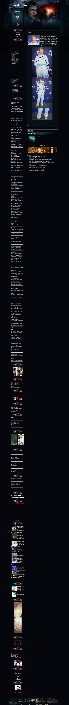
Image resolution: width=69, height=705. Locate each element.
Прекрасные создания (15, 59)
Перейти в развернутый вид (18, 520)
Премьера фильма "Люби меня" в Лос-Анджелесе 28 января (16, 150)
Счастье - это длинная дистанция (16, 463)
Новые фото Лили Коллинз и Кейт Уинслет (17, 197)
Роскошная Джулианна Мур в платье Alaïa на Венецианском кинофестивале (38, 166)
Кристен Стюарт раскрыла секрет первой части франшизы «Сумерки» (16, 278)
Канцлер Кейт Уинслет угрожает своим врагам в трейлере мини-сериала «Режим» (16, 297)
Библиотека (13, 54)
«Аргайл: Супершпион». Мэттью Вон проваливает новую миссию (16, 284)
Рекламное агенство (14, 79)
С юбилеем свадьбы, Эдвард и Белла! (39, 136)
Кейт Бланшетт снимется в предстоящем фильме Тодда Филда (37, 167)
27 (15, 645)
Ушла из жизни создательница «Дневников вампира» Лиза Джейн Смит (17, 146)
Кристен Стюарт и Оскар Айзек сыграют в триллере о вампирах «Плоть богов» (17, 229)
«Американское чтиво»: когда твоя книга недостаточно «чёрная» (16, 279)
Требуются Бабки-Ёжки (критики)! (16, 384)
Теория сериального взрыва (15, 77)
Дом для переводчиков (15, 423)
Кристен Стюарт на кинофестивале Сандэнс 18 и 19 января (16, 319)
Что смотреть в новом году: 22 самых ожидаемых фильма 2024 (16, 335)
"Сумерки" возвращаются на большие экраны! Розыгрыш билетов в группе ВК (16, 106)
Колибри (13, 466)
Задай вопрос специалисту (15, 407)
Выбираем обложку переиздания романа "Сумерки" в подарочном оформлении (16, 108)
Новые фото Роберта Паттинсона (16, 188)
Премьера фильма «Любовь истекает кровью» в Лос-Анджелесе (16, 253)
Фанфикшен (13, 50)
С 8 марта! (13, 103)
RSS (57, 1)
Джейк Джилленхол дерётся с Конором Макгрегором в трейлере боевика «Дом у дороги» (16, 309)
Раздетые (13, 464)
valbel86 (17, 679)
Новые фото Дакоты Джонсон (15, 307)
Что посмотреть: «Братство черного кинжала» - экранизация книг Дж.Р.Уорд (16, 127)
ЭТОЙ (21, 589)
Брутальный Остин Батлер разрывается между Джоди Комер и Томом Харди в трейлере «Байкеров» (16, 259)
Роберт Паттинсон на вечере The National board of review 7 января (16, 155)
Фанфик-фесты (14, 411)
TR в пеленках (14, 74)
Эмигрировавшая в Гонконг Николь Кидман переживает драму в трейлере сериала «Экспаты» (17, 356)
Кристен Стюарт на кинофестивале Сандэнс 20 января (16, 314)
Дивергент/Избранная (15, 62)
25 (21, 644)
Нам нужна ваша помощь (15, 209)
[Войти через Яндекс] (18, 34)
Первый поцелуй (14, 452)
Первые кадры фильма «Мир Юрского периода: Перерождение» (16, 192)
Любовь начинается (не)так (15, 458)
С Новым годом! (14, 158)
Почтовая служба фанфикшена (16, 424)
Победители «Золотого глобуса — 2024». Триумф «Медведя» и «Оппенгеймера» (16, 337)
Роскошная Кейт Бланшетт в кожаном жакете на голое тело (36, 170)
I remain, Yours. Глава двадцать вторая (17, 479)
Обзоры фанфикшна (14, 52)
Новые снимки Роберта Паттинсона (16, 153)
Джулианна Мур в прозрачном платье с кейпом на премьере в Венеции (38, 165)
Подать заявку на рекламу (18, 446)
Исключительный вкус (15, 457)
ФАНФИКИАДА (14, 393)
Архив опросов (19, 657)
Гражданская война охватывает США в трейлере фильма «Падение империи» (16, 303)
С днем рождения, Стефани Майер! (16, 159)
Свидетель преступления (15, 459)
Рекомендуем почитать (15, 78)
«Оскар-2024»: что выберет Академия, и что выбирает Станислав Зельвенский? (16, 249)
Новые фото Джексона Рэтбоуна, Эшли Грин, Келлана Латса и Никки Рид (16, 211)
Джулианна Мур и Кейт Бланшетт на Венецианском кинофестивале (16, 199)
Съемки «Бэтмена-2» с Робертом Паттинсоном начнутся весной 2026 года (16, 129)
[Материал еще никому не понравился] (27, 125)
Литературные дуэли (14, 80)
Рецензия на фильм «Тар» (32, 158)
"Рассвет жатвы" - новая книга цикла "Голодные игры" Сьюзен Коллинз (16, 144)
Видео (13, 55)
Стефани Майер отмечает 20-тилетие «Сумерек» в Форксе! (16, 113)
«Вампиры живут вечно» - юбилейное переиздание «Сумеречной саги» (16, 148)
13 (15, 643)
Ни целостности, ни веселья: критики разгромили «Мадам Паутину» (16, 288)
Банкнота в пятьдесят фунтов (15, 465)
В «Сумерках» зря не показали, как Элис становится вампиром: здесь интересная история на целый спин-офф (16, 119)
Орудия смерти (14, 60)
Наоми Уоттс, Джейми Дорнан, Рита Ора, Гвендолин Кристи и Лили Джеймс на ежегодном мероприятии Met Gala (16, 228)
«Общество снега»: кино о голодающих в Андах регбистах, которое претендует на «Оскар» (16, 323)
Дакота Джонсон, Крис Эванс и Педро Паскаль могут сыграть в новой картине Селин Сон (16, 293)
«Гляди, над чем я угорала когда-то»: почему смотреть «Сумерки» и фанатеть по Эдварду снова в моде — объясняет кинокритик (17, 125)
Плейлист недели (14, 75)
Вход (55, 1)
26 (14, 645)
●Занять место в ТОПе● (18, 472)
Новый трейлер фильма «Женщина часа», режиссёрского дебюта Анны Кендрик (17, 185)
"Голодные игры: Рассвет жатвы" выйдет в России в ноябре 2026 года (17, 111)
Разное (13, 82)
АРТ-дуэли (13, 81)
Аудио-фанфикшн (14, 51)
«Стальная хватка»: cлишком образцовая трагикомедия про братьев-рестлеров (17, 325)
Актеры (13, 48)
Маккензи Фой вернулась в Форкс (16, 104)
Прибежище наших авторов (15, 422)
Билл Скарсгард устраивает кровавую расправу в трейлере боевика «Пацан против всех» (17, 267)
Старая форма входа (18, 36)
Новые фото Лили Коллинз (15, 189)
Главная (50, 1)
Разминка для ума (14, 76)
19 (14, 644)
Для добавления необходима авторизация (18, 519)
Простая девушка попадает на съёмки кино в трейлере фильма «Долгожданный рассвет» (17, 295)
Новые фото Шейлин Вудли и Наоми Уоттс (17, 187)
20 (15, 644)
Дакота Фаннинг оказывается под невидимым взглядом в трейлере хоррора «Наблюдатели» (16, 261)
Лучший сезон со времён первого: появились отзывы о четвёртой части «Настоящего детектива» (16, 339)
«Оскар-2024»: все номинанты (16, 313)
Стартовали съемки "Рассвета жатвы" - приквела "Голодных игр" (16, 131)
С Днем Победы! (14, 141)
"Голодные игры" (14, 58)
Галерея (13, 49)
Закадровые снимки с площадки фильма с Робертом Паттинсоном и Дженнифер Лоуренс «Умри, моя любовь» (17, 201)
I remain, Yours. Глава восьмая (16, 489)
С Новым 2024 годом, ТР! (15, 345)
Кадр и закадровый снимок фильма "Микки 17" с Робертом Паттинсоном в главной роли (17, 175)
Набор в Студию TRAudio (15, 383)
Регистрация (53, 1)
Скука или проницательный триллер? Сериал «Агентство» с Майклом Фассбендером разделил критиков (16, 167)
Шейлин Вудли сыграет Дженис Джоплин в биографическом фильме (17, 194)
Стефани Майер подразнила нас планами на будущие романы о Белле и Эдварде (17, 109)
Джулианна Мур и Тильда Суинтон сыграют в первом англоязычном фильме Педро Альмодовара (17, 305)
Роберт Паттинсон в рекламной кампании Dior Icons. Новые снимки (17, 181)
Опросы (13, 57)
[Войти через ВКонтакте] (16, 34)
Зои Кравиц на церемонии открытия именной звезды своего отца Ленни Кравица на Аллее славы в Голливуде (17, 242)
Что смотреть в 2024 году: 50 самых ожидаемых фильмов (16, 343)
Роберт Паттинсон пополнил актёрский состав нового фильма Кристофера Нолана (17, 165)
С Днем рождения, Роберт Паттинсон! (17, 140)
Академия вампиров (14, 61)
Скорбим (13, 238)
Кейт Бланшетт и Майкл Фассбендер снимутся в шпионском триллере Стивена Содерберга (16, 311)
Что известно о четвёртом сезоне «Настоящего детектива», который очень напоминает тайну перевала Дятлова (16, 351)
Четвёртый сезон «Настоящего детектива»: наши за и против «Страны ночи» (17, 263)
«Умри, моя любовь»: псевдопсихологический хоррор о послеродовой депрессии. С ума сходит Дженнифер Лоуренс (16, 134)
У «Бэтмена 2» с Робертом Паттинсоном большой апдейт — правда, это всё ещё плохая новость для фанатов (16, 203)
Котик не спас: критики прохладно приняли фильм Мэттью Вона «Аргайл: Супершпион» (17, 301)
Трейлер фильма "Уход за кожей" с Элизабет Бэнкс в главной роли (16, 208)
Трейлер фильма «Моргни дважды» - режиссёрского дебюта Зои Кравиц (16, 233)
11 (21, 642)
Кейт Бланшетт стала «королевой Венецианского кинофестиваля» (37, 156)
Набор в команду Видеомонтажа (16, 387)
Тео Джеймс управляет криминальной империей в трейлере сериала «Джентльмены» (16, 270)
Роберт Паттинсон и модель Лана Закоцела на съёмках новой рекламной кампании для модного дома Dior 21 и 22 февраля (17, 274)
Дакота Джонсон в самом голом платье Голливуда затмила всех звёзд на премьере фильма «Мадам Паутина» (17, 290)
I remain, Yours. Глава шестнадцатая (16, 483)
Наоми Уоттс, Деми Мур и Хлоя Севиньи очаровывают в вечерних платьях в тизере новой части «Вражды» (16, 354)
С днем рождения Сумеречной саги (16, 132)
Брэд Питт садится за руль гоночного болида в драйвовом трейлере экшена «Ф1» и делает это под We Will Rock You (17, 206)
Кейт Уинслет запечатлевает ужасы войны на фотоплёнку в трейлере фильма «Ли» (17, 231)
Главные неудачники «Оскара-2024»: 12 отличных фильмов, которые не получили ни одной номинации (17, 252)
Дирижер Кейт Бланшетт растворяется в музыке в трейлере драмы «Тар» (38, 160)
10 (20, 642)
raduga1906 (19, 679)
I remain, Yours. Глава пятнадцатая (16, 485)
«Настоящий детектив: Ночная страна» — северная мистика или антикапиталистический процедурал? (17, 321)
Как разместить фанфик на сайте (16, 418)
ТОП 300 (13, 417)
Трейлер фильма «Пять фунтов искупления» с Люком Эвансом (15, 217)
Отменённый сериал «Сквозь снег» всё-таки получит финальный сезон (16, 240)
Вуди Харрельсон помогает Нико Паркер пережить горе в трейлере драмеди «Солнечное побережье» (16, 317)
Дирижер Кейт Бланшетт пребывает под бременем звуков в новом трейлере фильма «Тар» (40, 159)
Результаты (16, 657)
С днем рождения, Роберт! (15, 102)
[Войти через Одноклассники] (19, 34)
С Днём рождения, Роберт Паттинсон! (17, 224)
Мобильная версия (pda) (34, 702)
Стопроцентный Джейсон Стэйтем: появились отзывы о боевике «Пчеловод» (16, 331)
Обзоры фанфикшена (14, 425)
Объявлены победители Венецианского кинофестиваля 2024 (16, 196)
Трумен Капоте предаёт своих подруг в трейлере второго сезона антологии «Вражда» (16, 342)
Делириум (13, 63)
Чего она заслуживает (14, 470)
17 (20, 643)
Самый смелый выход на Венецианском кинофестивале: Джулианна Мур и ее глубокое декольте (41, 157)
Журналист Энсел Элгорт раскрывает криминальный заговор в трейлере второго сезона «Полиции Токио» (16, 333)
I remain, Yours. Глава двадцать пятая (16, 478)
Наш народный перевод (15, 410)
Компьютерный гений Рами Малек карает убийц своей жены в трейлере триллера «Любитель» (16, 163)
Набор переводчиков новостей (16, 382)
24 (20, 644)
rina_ (15, 679)
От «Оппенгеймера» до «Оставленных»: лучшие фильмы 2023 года (16, 349)
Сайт (12, 56)
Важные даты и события (15, 53)
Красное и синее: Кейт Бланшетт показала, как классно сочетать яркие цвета (39, 161)
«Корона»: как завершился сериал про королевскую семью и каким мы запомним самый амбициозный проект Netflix (16, 360)
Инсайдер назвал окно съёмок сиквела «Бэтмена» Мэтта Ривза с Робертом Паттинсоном (16, 347)
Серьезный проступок (14, 456)
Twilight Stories (13, 471)
